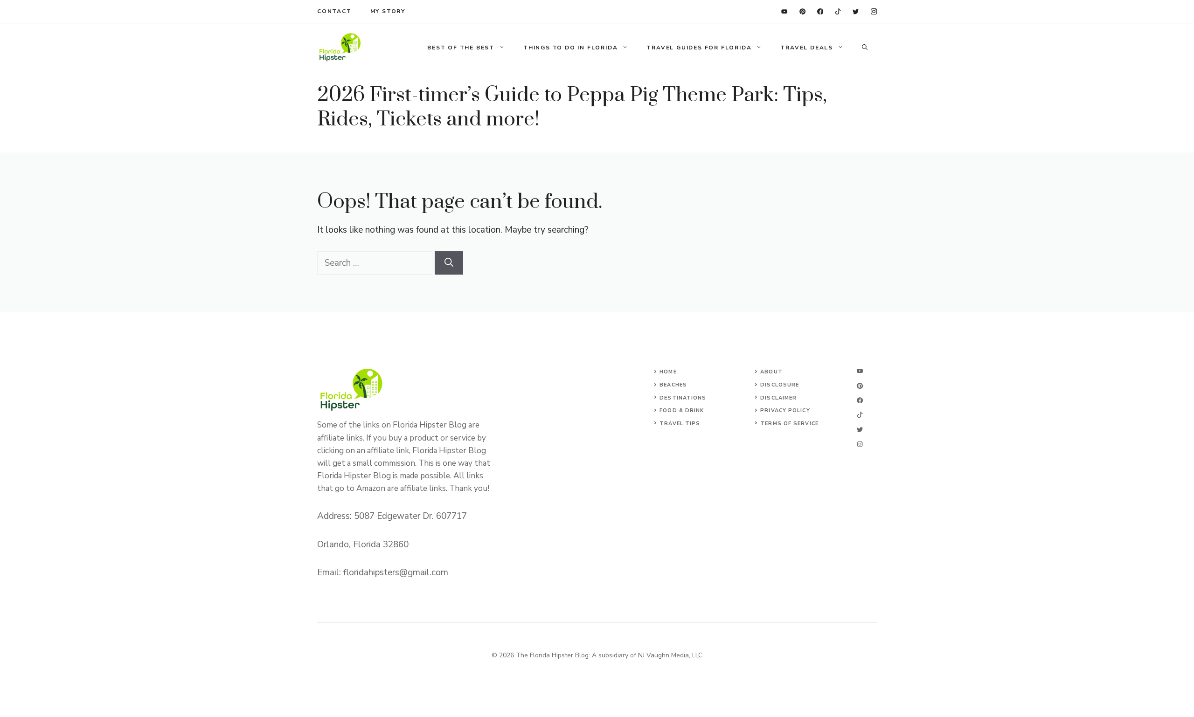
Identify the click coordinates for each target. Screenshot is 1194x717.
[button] (865, 48)
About (771, 371)
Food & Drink (681, 410)
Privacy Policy (785, 410)
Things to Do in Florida (570, 47)
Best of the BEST (460, 47)
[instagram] (874, 11)
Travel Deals (806, 47)
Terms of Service (789, 423)
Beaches (673, 384)
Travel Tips (679, 423)
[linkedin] (784, 11)
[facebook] (820, 11)
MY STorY (387, 11)
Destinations (682, 397)
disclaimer (778, 397)
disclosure (779, 384)
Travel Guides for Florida (698, 47)
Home (667, 371)
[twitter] (856, 11)
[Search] (449, 263)
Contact (334, 11)
